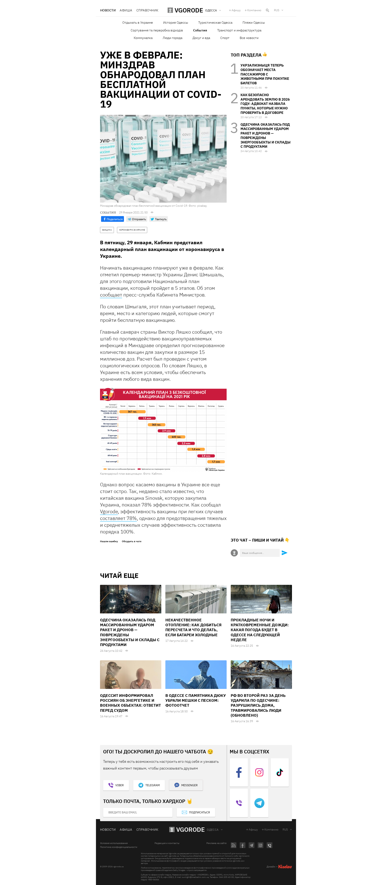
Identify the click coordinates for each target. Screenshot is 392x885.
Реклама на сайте (216, 843)
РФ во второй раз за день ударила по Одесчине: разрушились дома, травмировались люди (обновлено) (258, 705)
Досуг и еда (201, 38)
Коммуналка (143, 38)
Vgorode (109, 511)
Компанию (254, 10)
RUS (276, 10)
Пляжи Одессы (254, 22)
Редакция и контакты (167, 843)
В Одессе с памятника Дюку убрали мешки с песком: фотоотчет (195, 700)
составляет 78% (118, 518)
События (200, 30)
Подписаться (199, 812)
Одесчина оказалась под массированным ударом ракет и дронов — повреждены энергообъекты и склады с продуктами (266, 135)
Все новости (249, 38)
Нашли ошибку (109, 541)
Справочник (147, 10)
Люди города (172, 38)
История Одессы (175, 22)
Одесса (213, 829)
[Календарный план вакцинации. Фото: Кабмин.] (163, 429)
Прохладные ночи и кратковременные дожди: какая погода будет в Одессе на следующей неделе (260, 629)
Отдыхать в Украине (137, 22)
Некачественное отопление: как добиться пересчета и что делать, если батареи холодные (193, 627)
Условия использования (114, 843)
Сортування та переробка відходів (157, 30)
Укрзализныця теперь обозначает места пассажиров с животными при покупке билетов (265, 74)
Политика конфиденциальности (118, 847)
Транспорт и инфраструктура (239, 30)
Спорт (224, 38)
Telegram (152, 785)
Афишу (236, 10)
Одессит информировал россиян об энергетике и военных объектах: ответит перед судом (130, 703)
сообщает (111, 294)
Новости (108, 10)
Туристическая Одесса (215, 22)
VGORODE (190, 829)
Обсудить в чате (131, 541)
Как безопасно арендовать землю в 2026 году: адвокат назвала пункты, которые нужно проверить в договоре (265, 104)
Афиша (126, 10)
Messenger (189, 785)
